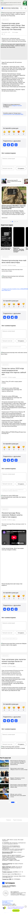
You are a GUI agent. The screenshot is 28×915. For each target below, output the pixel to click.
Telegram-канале (17, 105)
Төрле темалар (17, 820)
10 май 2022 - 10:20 (6, 32)
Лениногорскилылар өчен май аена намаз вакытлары (11, 347)
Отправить (21, 168)
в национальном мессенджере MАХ (13, 113)
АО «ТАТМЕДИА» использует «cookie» (7, 903)
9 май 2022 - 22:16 (6, 519)
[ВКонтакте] (4, 144)
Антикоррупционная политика (7, 901)
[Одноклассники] (8, 144)
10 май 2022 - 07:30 (6, 377)
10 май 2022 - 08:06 (6, 265)
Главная (8, 820)
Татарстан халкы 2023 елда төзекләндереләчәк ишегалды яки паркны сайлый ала (13, 490)
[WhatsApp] (16, 144)
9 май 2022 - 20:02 (6, 666)
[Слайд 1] (10, 221)
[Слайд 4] (15, 221)
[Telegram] (12, 144)
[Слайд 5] (17, 221)
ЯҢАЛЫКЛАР (5, 19)
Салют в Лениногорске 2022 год (9, 638)
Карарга (15, 910)
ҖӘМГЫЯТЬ (5, 509)
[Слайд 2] (12, 221)
